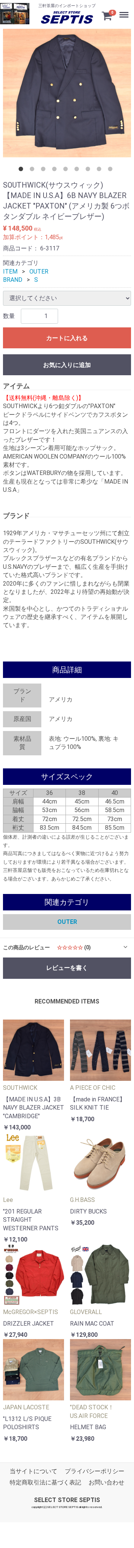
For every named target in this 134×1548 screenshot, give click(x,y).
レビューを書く (67, 967)
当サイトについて (33, 1471)
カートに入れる (67, 337)
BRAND (12, 279)
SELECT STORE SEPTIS (67, 1500)
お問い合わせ (106, 1482)
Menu (121, 6)
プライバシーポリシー (94, 1471)
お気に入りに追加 (67, 364)
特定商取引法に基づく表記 (45, 1482)
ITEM (10, 271)
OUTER (38, 271)
